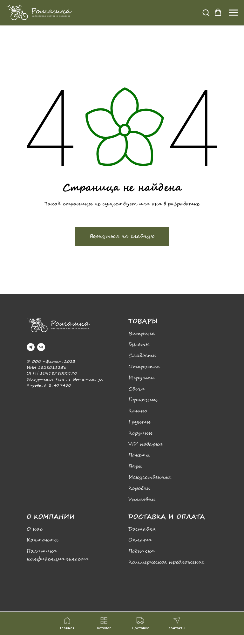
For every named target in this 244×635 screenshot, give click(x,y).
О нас (35, 529)
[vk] (41, 347)
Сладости (142, 356)
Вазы (135, 466)
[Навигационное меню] (233, 13)
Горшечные (143, 400)
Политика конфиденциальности (58, 555)
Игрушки (141, 378)
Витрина (141, 334)
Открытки (144, 367)
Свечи (136, 389)
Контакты (42, 540)
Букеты (138, 345)
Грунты (139, 422)
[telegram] (31, 347)
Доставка (142, 529)
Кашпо (137, 411)
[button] (206, 12)
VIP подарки (145, 444)
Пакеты (139, 455)
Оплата (140, 540)
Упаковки (141, 500)
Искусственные (149, 477)
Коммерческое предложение (166, 562)
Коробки (139, 489)
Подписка (141, 551)
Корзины (140, 433)
